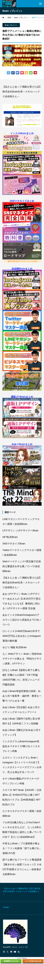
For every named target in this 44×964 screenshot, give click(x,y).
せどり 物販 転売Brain (14, 647)
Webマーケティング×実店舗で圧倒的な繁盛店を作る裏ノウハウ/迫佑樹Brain (21, 566)
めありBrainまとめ (22, 444)
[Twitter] (8, 952)
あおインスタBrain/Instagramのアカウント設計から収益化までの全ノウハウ (22, 620)
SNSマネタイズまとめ (22, 201)
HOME (6, 907)
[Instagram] (4, 952)
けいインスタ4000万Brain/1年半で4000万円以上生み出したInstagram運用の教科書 (21, 636)
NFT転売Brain (10, 537)
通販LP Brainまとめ (22, 396)
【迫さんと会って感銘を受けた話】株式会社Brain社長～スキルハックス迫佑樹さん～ (22, 91)
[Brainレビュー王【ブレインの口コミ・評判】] (9, 3)
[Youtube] (15, 952)
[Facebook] (11, 952)
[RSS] (19, 952)
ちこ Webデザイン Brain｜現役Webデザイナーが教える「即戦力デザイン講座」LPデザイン (22, 659)
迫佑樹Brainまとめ (22, 268)
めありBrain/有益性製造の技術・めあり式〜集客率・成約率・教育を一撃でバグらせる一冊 (22, 696)
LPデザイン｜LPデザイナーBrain (20, 530)
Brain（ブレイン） (11, 25)
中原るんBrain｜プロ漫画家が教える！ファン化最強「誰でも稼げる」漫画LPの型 (22, 848)
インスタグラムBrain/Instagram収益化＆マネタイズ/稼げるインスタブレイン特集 (21, 746)
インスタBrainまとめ (22, 133)
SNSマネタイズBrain (13, 543)
